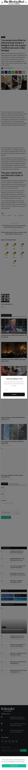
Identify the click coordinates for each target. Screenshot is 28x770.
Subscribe (14, 394)
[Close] (25, 378)
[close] (26, 758)
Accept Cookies (14, 765)
